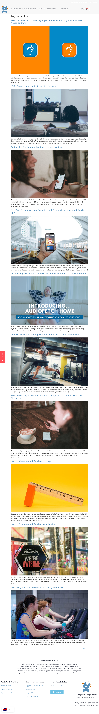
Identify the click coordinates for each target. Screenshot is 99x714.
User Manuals (30, 689)
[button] (2, 357)
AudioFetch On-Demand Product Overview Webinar (37, 146)
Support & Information (47, 9)
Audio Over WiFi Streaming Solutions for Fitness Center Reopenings (45, 334)
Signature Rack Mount (8, 693)
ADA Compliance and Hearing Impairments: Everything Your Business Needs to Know (46, 21)
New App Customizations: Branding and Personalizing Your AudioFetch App (47, 211)
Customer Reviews (32, 696)
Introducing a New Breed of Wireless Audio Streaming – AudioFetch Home (48, 273)
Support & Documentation (34, 686)
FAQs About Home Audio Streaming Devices (33, 85)
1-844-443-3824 (58, 686)
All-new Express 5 (16, 9)
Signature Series (30, 9)
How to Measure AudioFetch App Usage (31, 461)
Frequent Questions (32, 693)
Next (85, 649)
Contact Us (64, 9)
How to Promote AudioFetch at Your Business (34, 524)
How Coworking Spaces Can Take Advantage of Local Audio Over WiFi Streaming (46, 397)
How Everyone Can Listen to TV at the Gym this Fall (37, 587)
